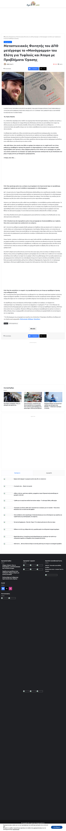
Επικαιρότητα (12, 36)
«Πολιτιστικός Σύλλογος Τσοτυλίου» (29, 319)
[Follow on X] (12, 64)
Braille (33, 328)
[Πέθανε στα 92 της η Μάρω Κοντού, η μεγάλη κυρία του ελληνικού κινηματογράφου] (8, 531)
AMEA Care (9, 64)
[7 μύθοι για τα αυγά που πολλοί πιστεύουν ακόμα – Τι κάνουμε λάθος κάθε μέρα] (8, 503)
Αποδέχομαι (56, 827)
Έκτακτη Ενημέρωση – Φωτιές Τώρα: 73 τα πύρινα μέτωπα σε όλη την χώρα (34, 522)
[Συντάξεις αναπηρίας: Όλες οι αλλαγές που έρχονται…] (13, 397)
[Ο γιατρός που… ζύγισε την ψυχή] (8, 488)
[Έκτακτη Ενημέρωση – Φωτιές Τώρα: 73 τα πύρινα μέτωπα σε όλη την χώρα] (8, 524)
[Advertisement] (33, 20)
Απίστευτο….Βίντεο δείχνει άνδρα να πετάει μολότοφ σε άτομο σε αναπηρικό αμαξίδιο (38, 543)
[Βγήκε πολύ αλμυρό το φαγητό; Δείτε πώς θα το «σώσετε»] (8, 481)
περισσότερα (16, 829)
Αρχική (6, 36)
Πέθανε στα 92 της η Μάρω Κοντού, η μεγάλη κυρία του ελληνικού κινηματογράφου (36, 529)
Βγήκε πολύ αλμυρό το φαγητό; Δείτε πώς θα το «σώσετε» (30, 479)
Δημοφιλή (49, 473)
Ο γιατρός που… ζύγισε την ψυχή (23, 486)
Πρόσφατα (17, 473)
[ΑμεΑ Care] (33, 3)
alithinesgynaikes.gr (13, 323)
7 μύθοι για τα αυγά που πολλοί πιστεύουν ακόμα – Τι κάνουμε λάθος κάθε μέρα (35, 500)
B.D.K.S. (43, 822)
